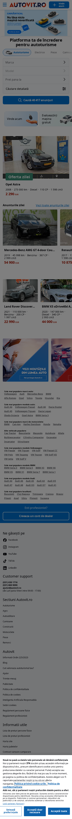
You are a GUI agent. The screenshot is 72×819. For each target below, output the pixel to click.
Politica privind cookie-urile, (31, 783)
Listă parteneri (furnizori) (13, 804)
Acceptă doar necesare (35, 811)
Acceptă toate (59, 811)
